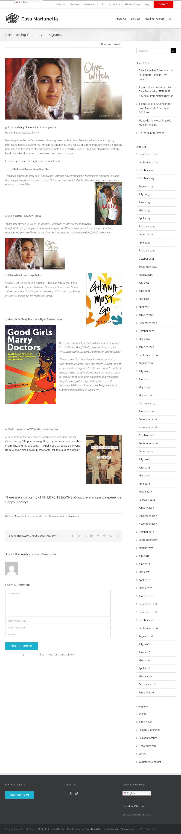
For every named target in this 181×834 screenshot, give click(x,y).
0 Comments (72, 516)
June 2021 (144, 290)
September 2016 (148, 628)
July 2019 (144, 371)
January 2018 (146, 507)
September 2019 (148, 355)
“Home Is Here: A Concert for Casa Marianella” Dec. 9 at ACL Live (155, 108)
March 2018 (145, 491)
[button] (170, 18)
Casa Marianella (16, 516)
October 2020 (146, 331)
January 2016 (146, 692)
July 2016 (144, 644)
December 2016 (148, 604)
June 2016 (144, 652)
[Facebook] (65, 793)
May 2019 (144, 387)
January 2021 (146, 314)
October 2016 (146, 620)
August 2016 (146, 636)
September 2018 (148, 443)
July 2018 (144, 459)
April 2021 (144, 306)
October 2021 (146, 258)
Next (117, 44)
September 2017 (148, 539)
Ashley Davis (90, 829)
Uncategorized (56, 516)
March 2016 (145, 676)
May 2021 (144, 298)
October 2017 (146, 531)
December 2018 (148, 419)
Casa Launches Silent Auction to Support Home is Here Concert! (156, 75)
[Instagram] (76, 793)
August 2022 (146, 234)
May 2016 (144, 660)
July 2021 (144, 282)
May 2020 (144, 339)
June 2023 (144, 202)
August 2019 (146, 363)
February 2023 (147, 226)
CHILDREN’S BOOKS (57, 497)
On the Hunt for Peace (151, 133)
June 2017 (144, 564)
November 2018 (148, 427)
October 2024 (146, 170)
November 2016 (148, 612)
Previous (106, 44)
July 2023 (144, 194)
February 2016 (147, 684)
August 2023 (146, 186)
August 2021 (146, 274)
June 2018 (144, 467)
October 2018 (146, 435)
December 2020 (148, 323)
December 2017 (148, 515)
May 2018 (144, 475)
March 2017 (145, 588)
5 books (20, 161)
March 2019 (145, 395)
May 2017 (144, 572)
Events (142, 713)
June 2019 (144, 379)
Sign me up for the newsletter (56, 654)
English (130, 793)
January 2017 (146, 596)
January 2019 (146, 411)
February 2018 (147, 499)
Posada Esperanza (149, 729)
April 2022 (144, 242)
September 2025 (148, 162)
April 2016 (144, 668)
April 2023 (144, 218)
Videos (143, 754)
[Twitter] (70, 793)
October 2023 (146, 178)
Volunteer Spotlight (150, 762)
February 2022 (147, 250)
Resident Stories (148, 738)
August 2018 (146, 451)
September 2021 (148, 266)
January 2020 (146, 347)
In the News (145, 721)
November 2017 (148, 523)
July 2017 (144, 555)
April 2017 (144, 580)
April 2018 (144, 483)
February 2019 (147, 403)
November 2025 (148, 154)
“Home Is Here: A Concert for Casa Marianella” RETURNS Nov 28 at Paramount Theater (156, 91)
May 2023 (144, 210)
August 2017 (146, 548)
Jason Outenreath (123, 829)
